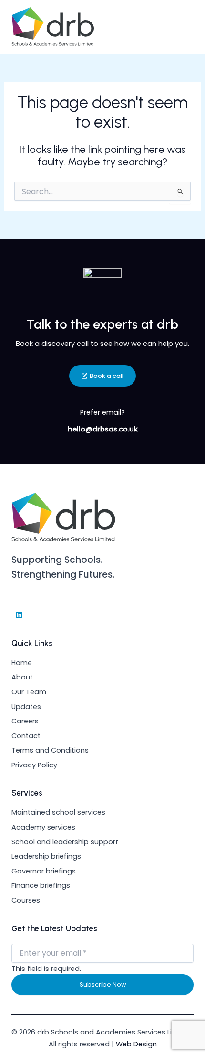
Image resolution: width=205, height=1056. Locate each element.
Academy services (43, 827)
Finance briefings (40, 885)
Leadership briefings (46, 856)
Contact (26, 736)
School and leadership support (64, 842)
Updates (26, 706)
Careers (25, 721)
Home (21, 663)
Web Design (136, 1044)
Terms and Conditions (50, 750)
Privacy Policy (34, 765)
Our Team (28, 692)
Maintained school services (58, 812)
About (22, 677)
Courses (25, 900)
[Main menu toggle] (183, 27)
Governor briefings (43, 871)
